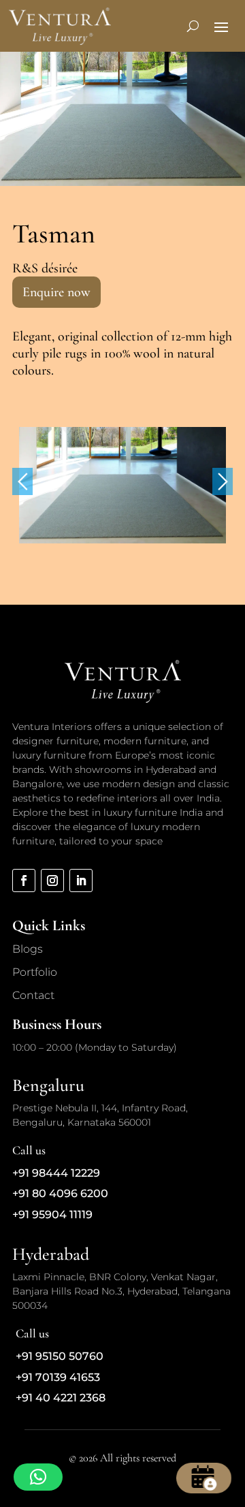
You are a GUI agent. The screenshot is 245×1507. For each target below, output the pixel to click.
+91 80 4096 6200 (60, 1193)
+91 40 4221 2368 (60, 1397)
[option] (122, 485)
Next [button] (222, 481)
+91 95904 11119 (52, 1214)
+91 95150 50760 (59, 1356)
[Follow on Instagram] (52, 880)
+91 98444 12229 (56, 1173)
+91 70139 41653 (58, 1377)
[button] (38, 1477)
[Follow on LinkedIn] (81, 880)
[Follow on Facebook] (23, 880)
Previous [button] (22, 481)
